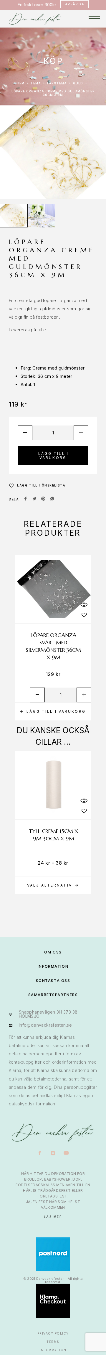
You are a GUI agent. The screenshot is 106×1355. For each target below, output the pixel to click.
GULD (78, 83)
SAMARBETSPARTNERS (53, 995)
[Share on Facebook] (25, 499)
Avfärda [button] (75, 4)
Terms (53, 1341)
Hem (20, 83)
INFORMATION (53, 966)
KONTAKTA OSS (53, 980)
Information (53, 1350)
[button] (53, 711)
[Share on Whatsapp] (52, 499)
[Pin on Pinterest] (43, 499)
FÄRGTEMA (57, 83)
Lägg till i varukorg (53, 455)
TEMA (36, 83)
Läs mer (53, 1216)
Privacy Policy (53, 1333)
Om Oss (53, 952)
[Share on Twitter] (34, 499)
